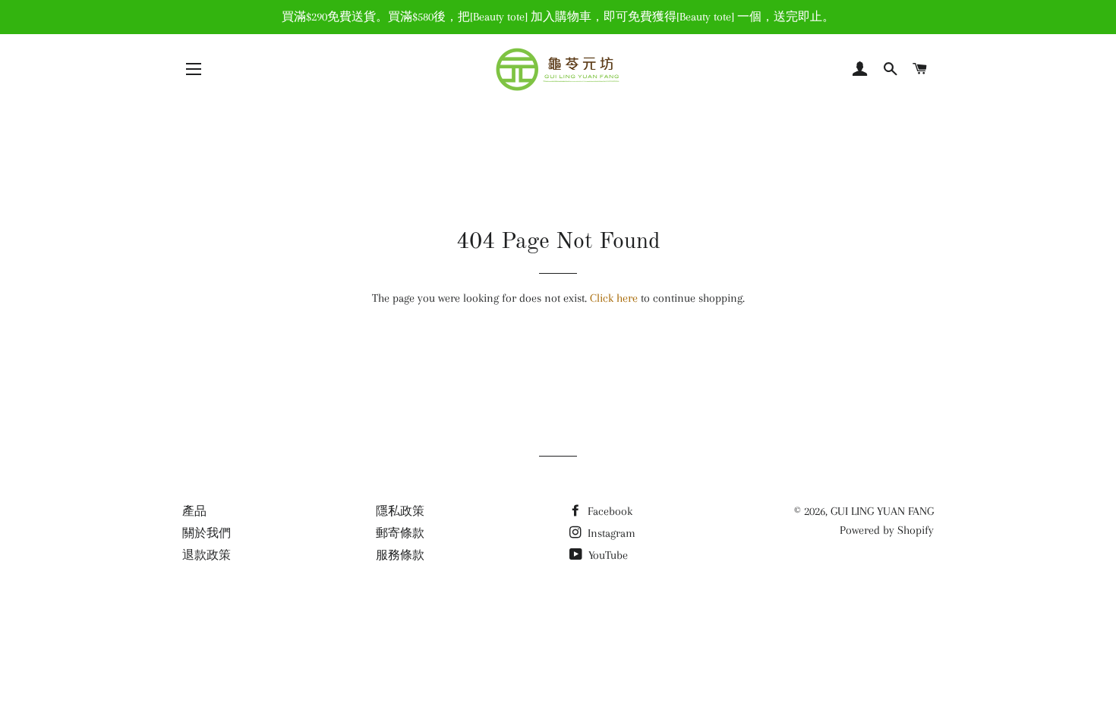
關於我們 (206, 533)
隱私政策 (400, 511)
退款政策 (206, 555)
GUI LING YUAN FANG (882, 511)
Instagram (610, 533)
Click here (614, 298)
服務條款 (400, 555)
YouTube (606, 555)
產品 (194, 511)
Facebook (608, 511)
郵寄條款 (400, 533)
